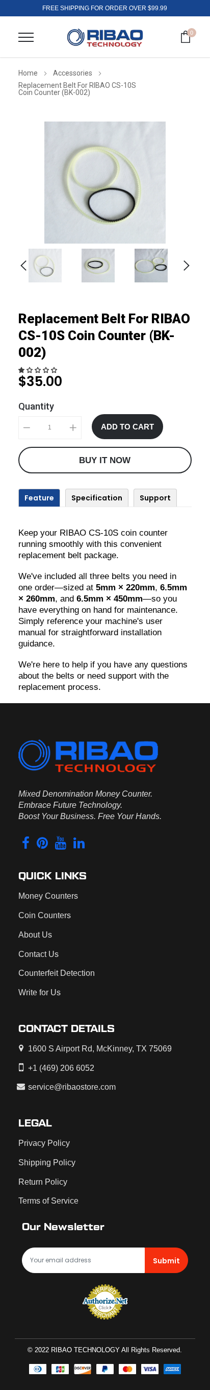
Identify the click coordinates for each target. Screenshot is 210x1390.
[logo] (105, 37)
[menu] (26, 37)
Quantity (36, 406)
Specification (96, 498)
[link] (52, 265)
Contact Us (38, 954)
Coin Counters (44, 915)
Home (28, 73)
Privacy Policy (44, 1143)
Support (155, 498)
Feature (39, 498)
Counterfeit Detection (56, 973)
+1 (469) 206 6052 (61, 1068)
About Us (35, 934)
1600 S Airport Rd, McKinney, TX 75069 (100, 1048)
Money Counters (48, 896)
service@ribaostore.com (72, 1087)
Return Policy (42, 1182)
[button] (38, 370)
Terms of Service (48, 1200)
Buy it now (104, 460)
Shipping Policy (46, 1162)
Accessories (72, 73)
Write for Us (39, 992)
